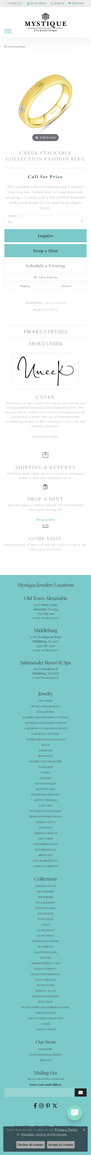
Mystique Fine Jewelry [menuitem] (45, 811)
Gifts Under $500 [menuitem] (45, 800)
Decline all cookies (31, 1144)
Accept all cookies (60, 1144)
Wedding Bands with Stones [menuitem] (46, 739)
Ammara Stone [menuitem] (45, 886)
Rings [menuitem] (45, 745)
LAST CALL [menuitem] (45, 805)
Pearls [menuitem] (45, 772)
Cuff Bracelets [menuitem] (45, 849)
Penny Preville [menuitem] (45, 979)
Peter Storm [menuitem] (46, 985)
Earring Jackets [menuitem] (45, 833)
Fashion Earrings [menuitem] (45, 866)
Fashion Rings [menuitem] (45, 822)
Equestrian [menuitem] (45, 913)
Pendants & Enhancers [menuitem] (46, 761)
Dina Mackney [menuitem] (45, 902)
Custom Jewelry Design (45, 1054)
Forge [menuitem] (45, 924)
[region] (45, 102)
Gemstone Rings (17, 46)
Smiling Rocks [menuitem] (46, 1013)
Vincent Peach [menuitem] (45, 1029)
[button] (15, 3)
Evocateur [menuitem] (45, 919)
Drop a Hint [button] (45, 251)
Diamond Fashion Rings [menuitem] (45, 816)
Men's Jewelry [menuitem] (45, 789)
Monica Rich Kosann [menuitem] (45, 974)
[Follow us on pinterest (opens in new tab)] (48, 1105)
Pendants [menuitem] (45, 827)
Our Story (45, 1049)
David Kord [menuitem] (45, 897)
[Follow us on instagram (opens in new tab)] (41, 1105)
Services (45, 1060)
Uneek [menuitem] (45, 1024)
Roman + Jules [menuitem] (45, 991)
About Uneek (45, 343)
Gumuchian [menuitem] (45, 935)
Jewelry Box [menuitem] (45, 712)
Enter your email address (45, 1084)
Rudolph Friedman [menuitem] (45, 996)
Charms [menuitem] (45, 778)
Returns (66, 286)
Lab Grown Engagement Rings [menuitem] (45, 728)
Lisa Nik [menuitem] (45, 957)
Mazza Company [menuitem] (45, 968)
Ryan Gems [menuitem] (45, 1002)
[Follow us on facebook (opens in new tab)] (35, 1105)
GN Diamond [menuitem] (45, 930)
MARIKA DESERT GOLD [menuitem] (45, 963)
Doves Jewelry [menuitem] (45, 908)
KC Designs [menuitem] (45, 946)
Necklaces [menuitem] (45, 767)
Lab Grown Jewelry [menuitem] (46, 734)
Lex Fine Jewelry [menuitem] (45, 952)
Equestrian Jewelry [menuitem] (45, 794)
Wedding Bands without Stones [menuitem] (45, 717)
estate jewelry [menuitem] (45, 783)
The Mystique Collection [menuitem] (45, 1018)
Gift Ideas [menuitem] (46, 701)
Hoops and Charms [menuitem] (45, 941)
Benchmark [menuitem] (45, 891)
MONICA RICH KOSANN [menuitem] (45, 706)
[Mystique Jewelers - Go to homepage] (45, 22)
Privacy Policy (66, 1129)
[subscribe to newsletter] (81, 1092)
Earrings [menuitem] (45, 750)
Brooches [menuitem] (46, 855)
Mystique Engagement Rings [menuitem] (45, 723)
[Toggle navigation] (8, 31)
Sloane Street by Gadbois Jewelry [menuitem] (45, 1007)
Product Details (45, 331)
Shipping (25, 286)
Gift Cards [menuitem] (45, 838)
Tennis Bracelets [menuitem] (45, 844)
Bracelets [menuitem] (45, 756)
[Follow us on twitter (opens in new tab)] (54, 1105)
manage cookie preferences (44, 1134)
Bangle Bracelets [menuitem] (45, 860)
